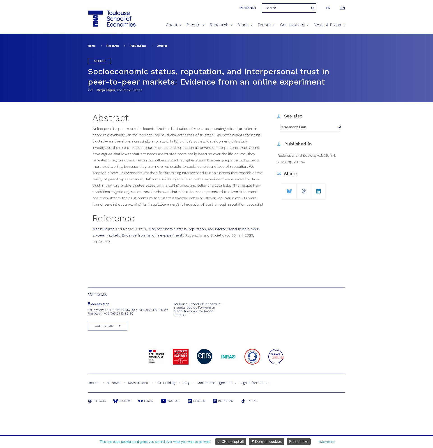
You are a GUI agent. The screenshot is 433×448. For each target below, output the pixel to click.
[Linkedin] (318, 189)
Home (92, 45)
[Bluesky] (289, 189)
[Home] (111, 18)
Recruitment (138, 383)
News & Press (327, 25)
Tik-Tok (251, 400)
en (342, 8)
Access (93, 383)
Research (219, 25)
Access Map (99, 304)
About (171, 25)
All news (113, 383)
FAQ (186, 383)
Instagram (225, 400)
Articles (162, 45)
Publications (138, 45)
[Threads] (304, 189)
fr (328, 8)
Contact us (104, 325)
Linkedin (199, 400)
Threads (99, 400)
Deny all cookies (268, 441)
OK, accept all (232, 441)
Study (243, 25)
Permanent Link (293, 127)
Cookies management (214, 383)
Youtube (173, 400)
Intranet (248, 7)
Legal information (253, 383)
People (193, 25)
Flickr (148, 400)
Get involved (292, 25)
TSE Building (165, 383)
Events (264, 25)
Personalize (298, 441)
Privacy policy (326, 441)
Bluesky (125, 400)
